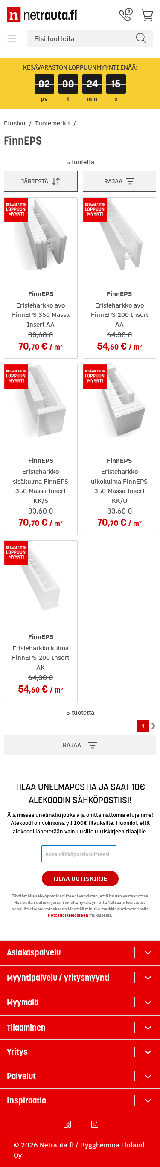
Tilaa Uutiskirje (80, 879)
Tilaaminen (26, 1027)
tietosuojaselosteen (68, 915)
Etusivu (15, 123)
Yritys (17, 1051)
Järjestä (34, 181)
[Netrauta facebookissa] (68, 1124)
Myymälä (22, 1002)
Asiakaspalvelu (34, 952)
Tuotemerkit (53, 123)
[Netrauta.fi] (42, 14)
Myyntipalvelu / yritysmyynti (58, 977)
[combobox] (90, 38)
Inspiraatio (26, 1100)
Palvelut (21, 1076)
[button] (12, 38)
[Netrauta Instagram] (95, 1124)
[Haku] (141, 38)
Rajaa (113, 181)
